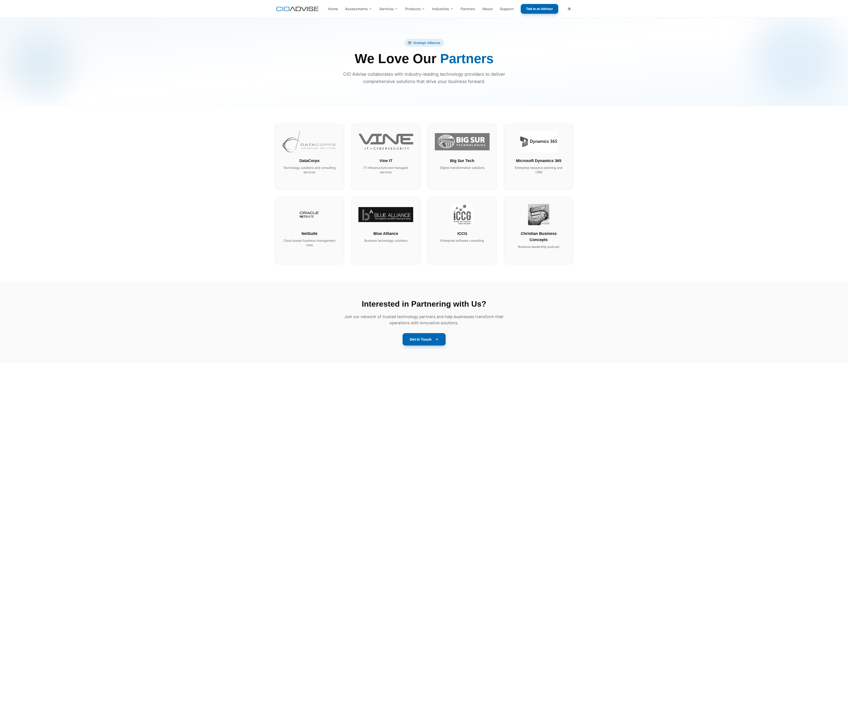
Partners (468, 9)
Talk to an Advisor (539, 9)
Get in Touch (421, 339)
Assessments (356, 9)
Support (507, 9)
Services (386, 9)
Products (413, 9)
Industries (440, 9)
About (487, 9)
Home (333, 9)
